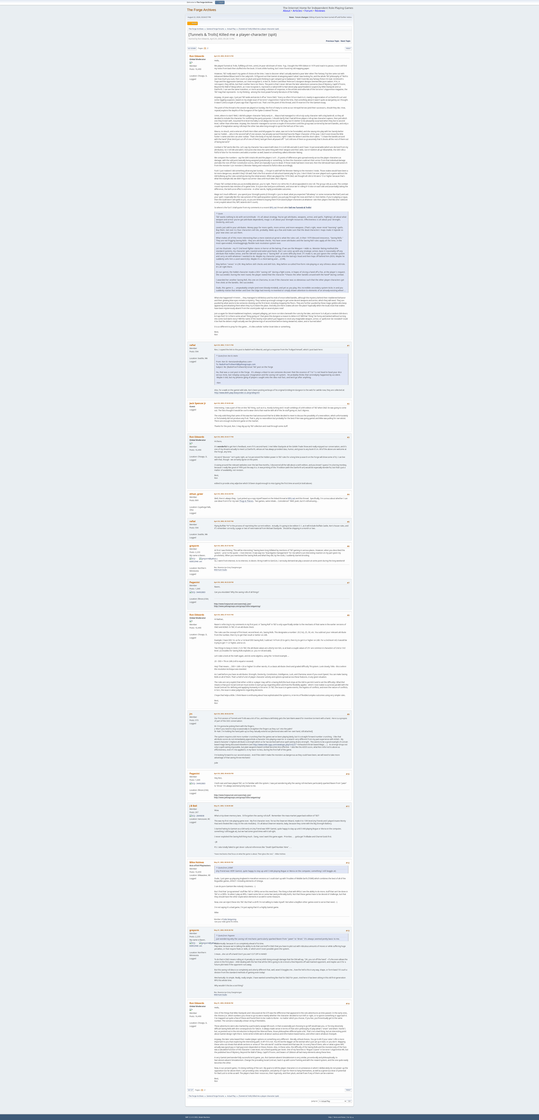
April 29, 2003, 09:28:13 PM (223, 56)
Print (348, 48)
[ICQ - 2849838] (196, 815)
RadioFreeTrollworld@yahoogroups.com (237, 364)
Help (330, 1117)
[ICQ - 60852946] (193, 560)
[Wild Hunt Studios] (190, 564)
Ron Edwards (196, 56)
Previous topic (332, 41)
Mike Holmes (196, 862)
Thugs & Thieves (246, 501)
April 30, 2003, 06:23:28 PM (223, 582)
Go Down (192, 48)
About (286, 10)
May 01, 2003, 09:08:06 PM (223, 1003)
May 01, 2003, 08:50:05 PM (223, 862)
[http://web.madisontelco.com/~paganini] (190, 595)
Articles (297, 10)
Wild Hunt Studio (220, 570)
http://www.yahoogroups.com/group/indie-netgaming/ (237, 606)
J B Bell (193, 805)
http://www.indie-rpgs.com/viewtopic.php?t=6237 (274, 744)
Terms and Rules (339, 1117)
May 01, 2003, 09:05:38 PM (223, 930)
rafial (192, 345)
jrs (190, 713)
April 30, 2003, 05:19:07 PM (223, 521)
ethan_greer (196, 493)
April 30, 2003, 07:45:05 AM (223, 403)
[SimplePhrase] (190, 503)
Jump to (314, 1101)
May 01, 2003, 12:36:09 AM (223, 806)
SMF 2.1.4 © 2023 (191, 1117)
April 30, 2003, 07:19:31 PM (223, 615)
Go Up (190, 1090)
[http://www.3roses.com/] (190, 355)
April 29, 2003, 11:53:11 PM (223, 345)
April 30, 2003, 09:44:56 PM (223, 773)
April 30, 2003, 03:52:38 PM (223, 494)
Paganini (194, 582)
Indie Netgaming (229, 919)
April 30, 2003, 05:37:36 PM (223, 546)
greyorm (194, 545)
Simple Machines (204, 1117)
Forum (308, 10)
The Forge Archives (201, 10)
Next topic (345, 41)
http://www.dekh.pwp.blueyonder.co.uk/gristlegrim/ (237, 392)
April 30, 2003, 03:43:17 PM (223, 437)
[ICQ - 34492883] (197, 592)
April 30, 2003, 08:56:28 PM (223, 714)
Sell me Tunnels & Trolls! (300, 207)
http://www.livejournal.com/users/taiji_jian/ (232, 604)
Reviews (320, 10)
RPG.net (273, 207)
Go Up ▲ (350, 1117)
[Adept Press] (190, 72)
